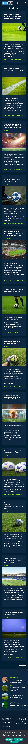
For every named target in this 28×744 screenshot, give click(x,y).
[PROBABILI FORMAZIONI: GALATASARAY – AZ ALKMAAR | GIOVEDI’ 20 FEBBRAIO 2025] (14, 86)
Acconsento (9, 739)
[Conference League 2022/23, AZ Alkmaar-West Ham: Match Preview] (14, 413)
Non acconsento (18, 739)
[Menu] (25, 3)
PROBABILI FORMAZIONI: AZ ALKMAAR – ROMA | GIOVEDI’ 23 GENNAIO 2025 (13, 179)
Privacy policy (14, 741)
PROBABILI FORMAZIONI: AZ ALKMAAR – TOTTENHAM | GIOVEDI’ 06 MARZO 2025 (12, 16)
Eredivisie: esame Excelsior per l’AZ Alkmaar (13, 613)
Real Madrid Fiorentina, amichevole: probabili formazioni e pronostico (16, 697)
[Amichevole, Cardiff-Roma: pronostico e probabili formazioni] (5, 688)
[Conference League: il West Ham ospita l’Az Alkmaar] (14, 467)
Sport (10, 238)
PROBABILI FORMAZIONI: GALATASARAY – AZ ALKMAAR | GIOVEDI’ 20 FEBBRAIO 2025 (14, 70)
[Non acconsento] (26, 737)
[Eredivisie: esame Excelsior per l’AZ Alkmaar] (14, 628)
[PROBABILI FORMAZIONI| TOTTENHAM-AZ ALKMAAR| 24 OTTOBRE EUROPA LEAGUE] (14, 249)
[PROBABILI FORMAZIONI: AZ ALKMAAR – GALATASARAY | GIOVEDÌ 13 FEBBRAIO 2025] (14, 142)
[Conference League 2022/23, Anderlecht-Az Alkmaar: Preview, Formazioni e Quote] (14, 522)
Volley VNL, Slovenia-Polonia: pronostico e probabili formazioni (16, 680)
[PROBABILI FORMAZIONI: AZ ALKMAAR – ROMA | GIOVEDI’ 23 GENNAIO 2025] (14, 195)
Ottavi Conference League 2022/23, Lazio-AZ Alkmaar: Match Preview (13, 560)
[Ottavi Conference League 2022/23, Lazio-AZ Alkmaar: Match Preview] (14, 576)
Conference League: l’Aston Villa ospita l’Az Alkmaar (13, 290)
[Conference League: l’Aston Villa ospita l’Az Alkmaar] (14, 305)
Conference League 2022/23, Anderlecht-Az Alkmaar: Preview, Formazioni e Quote (14, 505)
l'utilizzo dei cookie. (20, 737)
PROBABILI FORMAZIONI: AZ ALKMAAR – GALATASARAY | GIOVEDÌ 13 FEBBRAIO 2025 (13, 126)
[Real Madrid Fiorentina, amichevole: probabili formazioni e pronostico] (5, 696)
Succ (22, 666)
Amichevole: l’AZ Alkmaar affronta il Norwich (12, 342)
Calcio (6, 21)
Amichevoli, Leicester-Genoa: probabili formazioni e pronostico (18, 705)
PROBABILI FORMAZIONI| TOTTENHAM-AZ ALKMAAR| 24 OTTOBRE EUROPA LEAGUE (13, 233)
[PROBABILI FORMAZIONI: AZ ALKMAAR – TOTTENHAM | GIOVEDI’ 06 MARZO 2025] (14, 32)
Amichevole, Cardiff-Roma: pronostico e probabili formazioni (17, 689)
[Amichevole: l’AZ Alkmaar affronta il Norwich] (14, 357)
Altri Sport (12, 677)
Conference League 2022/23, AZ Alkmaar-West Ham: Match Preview (13, 397)
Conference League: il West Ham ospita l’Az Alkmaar (13, 451)
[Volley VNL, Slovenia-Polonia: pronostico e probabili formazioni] (5, 680)
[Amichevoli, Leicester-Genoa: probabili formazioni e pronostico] (5, 704)
